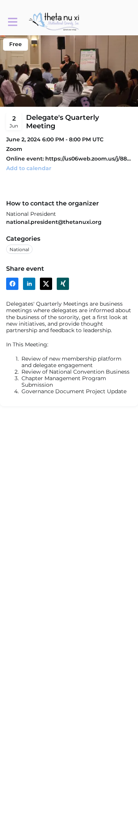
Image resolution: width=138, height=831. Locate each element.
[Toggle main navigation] (12, 22)
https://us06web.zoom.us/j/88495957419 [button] (88, 159)
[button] (28, 168)
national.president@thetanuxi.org (54, 222)
